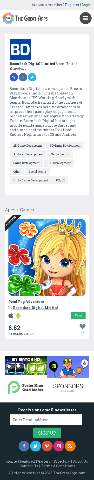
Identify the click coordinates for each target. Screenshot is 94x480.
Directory (62, 461)
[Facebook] (24, 446)
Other (16, 171)
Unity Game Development (30, 180)
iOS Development (59, 163)
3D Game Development (65, 145)
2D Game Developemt (27, 145)
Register (72, 4)
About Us (80, 461)
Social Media (37, 171)
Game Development (26, 163)
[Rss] (70, 446)
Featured (27, 461)
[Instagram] (58, 446)
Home (11, 461)
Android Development (28, 154)
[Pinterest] (47, 446)
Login (87, 4)
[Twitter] (35, 446)
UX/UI (60, 180)
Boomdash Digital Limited (33, 63)
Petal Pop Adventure (26, 301)
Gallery (44, 461)
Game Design (60, 154)
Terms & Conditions (58, 466)
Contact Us (29, 466)
